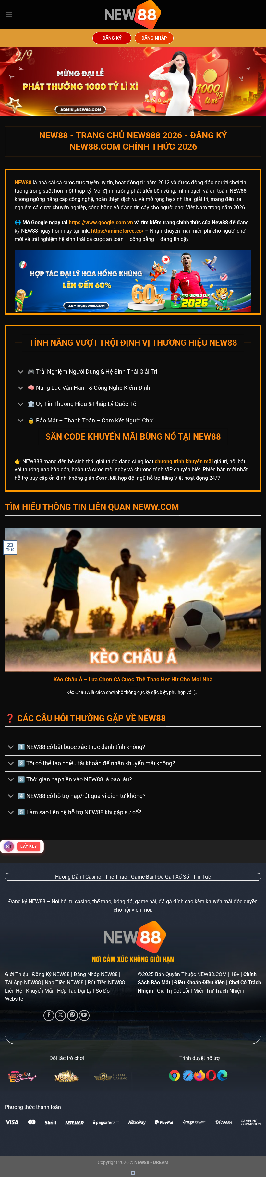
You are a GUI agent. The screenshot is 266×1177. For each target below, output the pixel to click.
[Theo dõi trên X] (60, 1015)
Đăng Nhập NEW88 (96, 974)
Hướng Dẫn (68, 877)
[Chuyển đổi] (21, 372)
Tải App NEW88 (23, 982)
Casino (93, 877)
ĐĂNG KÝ (112, 37)
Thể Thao (116, 877)
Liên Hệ (13, 991)
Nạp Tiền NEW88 (64, 982)
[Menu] (9, 14)
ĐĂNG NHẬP (154, 37)
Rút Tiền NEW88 (106, 982)
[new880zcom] (133, 14)
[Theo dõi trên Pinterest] (72, 1015)
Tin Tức (202, 877)
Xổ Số (182, 877)
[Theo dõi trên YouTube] (84, 1015)
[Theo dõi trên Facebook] (48, 1015)
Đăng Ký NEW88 (51, 974)
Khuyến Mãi (39, 991)
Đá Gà (164, 877)
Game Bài (142, 877)
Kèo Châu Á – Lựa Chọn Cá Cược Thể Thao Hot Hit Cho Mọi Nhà (133, 679)
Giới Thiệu (16, 974)
